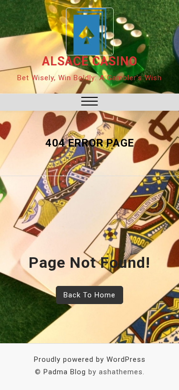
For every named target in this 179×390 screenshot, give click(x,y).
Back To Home (89, 295)
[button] (89, 102)
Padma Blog (64, 372)
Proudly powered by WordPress (90, 359)
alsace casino (89, 61)
